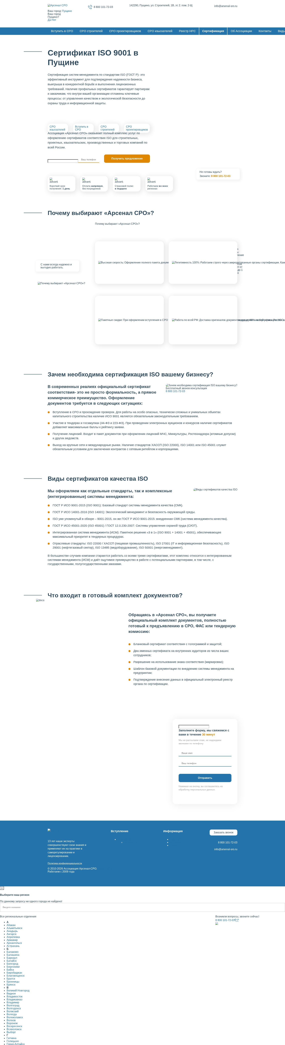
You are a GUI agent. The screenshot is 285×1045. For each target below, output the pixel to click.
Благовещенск (15, 975)
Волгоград (13, 1005)
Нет (54, 20)
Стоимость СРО (134, 842)
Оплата (174, 845)
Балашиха (13, 954)
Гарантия (175, 839)
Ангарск (11, 934)
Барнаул (12, 957)
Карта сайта (105, 868)
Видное (11, 993)
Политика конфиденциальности (65, 863)
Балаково (12, 951)
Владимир (13, 1002)
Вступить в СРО (62, 31)
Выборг (11, 1032)
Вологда (12, 1014)
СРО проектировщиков (125, 31)
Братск (11, 978)
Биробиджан (14, 972)
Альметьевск (14, 928)
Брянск (11, 984)
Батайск (11, 960)
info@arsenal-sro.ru (225, 6)
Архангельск (14, 943)
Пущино (67, 11)
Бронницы (13, 981)
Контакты (265, 31)
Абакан (11, 925)
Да (49, 20)
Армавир (12, 940)
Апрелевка (13, 937)
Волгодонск (14, 1008)
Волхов (11, 1020)
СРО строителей (91, 31)
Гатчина (11, 1038)
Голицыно (13, 1041)
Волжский (13, 1011)
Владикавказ (14, 999)
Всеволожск (14, 1029)
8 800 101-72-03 (103, 7)
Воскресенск (14, 1026)
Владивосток (14, 996)
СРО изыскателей (160, 31)
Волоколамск (15, 1017)
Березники (13, 966)
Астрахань (13, 946)
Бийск (10, 969)
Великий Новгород (18, 990)
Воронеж (12, 1023)
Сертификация (213, 31)
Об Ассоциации (241, 31)
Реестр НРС (187, 31)
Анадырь (12, 931)
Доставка (175, 842)
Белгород (12, 963)
